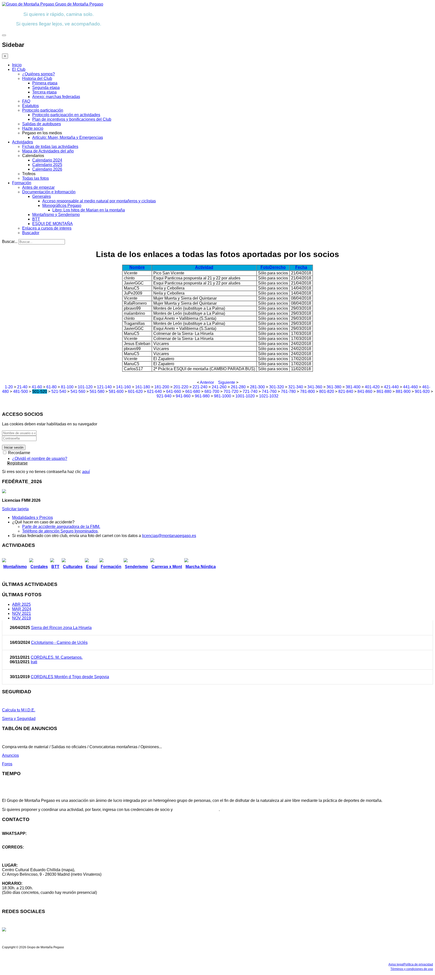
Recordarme (18, 453)
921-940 (164, 396)
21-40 (22, 387)
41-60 (37, 387)
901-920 (422, 391)
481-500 (20, 391)
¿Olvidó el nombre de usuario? (39, 458)
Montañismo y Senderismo (56, 214)
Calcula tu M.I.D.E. (18, 710)
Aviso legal (396, 964)
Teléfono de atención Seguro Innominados (60, 531)
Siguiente (226, 382)
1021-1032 (268, 396)
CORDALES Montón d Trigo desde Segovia (70, 677)
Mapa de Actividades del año (48, 151)
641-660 (173, 391)
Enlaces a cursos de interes (46, 228)
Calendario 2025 (47, 165)
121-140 (104, 387)
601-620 (135, 391)
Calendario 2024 (47, 160)
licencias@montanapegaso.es (169, 535)
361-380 (334, 387)
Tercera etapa (44, 92)
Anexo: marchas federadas (56, 97)
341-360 (314, 387)
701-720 (231, 391)
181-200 (161, 387)
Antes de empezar (38, 187)
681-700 (211, 391)
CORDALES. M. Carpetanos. (57, 657)
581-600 (116, 391)
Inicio (17, 65)
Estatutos (30, 106)
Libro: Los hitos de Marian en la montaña (88, 210)
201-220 (180, 387)
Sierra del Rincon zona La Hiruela (61, 627)
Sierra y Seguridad (18, 718)
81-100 (67, 387)
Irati (34, 662)
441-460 (410, 387)
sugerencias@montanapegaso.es (32, 856)
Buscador (30, 233)
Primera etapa (44, 83)
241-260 (219, 387)
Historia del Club (37, 78)
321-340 (295, 387)
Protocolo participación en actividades (66, 115)
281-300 (257, 387)
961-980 (202, 396)
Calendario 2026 (47, 169)
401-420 (372, 387)
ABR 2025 (21, 604)
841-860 (364, 391)
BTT (36, 219)
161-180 (142, 387)
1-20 (9, 387)
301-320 (276, 387)
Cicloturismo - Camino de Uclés (59, 642)
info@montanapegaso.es (24, 852)
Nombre (137, 267)
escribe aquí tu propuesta (196, 809)
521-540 (58, 391)
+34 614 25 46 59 (17, 838)
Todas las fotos (35, 178)
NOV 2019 (21, 618)
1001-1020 (245, 396)
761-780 (288, 391)
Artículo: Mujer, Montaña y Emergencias (67, 137)
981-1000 (222, 396)
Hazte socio (32, 128)
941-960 (183, 396)
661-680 (192, 391)
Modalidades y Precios (32, 517)
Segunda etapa (46, 87)
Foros (7, 764)
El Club (18, 69)
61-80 (51, 387)
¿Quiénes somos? (38, 74)
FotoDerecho (273, 267)
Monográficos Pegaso (61, 205)
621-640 (154, 391)
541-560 (77, 391)
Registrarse (17, 463)
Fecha (301, 267)
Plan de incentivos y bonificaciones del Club (71, 119)
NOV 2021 (21, 613)
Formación (21, 183)
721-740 (250, 391)
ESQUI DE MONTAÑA (52, 224)
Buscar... (9, 241)
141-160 (123, 387)
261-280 (238, 387)
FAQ (26, 101)
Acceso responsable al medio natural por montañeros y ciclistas (99, 201)
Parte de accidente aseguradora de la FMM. (61, 526)
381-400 (353, 387)
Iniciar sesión (13, 447)
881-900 (403, 391)
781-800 (307, 391)
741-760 (269, 391)
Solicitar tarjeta (15, 509)
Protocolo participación (42, 110)
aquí (86, 471)
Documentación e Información (49, 192)
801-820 (326, 391)
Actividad (204, 267)
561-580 (97, 391)
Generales (41, 196)
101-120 (85, 387)
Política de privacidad (418, 964)
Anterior (207, 382)
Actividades (22, 142)
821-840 (345, 391)
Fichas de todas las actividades (50, 146)
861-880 (384, 391)
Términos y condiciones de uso (411, 969)
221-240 (200, 387)
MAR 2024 (21, 609)
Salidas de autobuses (41, 124)
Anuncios (10, 755)
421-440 (391, 387)
